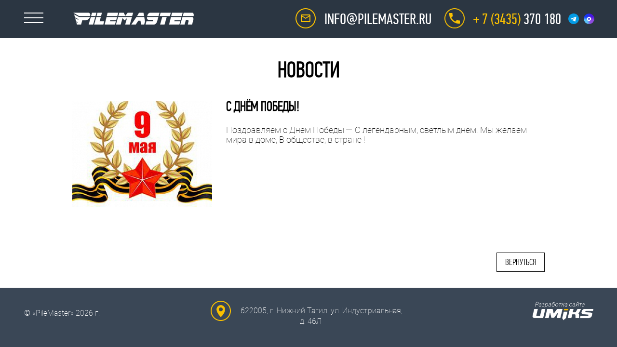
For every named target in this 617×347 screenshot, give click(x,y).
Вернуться (521, 262)
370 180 (517, 19)
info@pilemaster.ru (377, 19)
